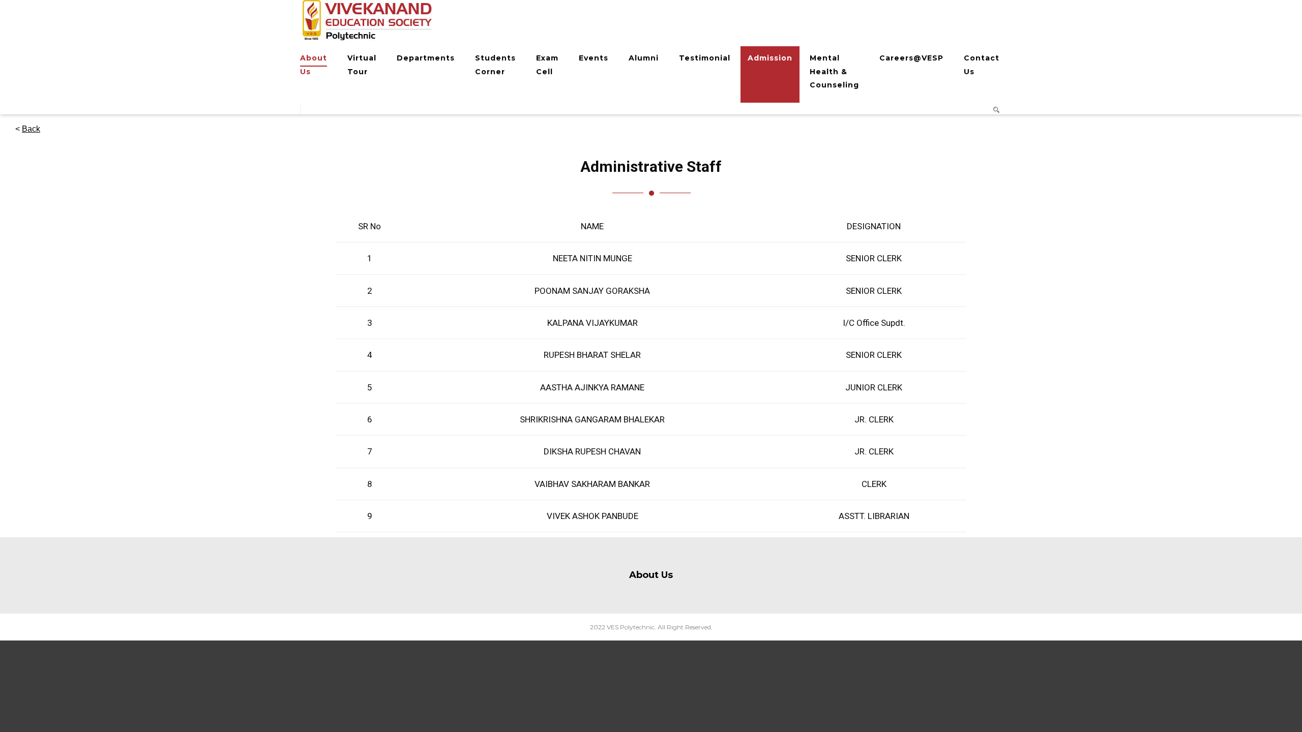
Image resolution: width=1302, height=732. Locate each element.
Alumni (644, 58)
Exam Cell (547, 64)
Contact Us (981, 64)
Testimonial (704, 58)
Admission (770, 58)
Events (593, 58)
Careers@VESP (911, 58)
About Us (313, 64)
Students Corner (495, 64)
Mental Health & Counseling (834, 71)
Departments (426, 58)
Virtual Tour (361, 64)
